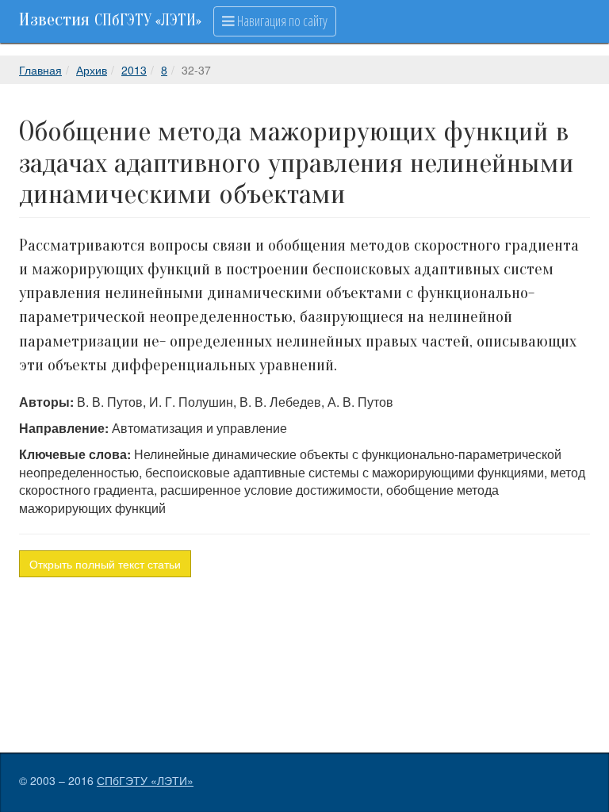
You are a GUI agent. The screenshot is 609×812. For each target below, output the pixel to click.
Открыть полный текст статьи (105, 564)
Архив (91, 70)
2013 (134, 70)
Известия (110, 19)
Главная (40, 70)
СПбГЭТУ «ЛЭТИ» (145, 780)
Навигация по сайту (281, 20)
